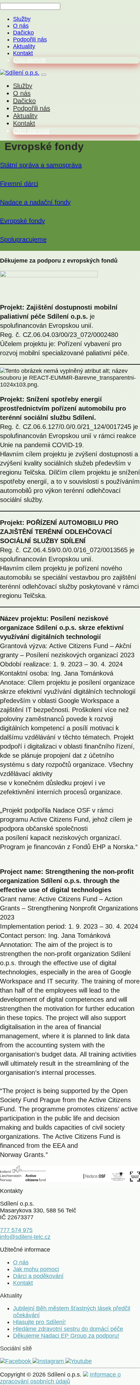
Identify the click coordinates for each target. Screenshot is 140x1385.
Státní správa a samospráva (41, 165)
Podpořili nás (30, 39)
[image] (70, 1174)
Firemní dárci (19, 183)
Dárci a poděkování (38, 1276)
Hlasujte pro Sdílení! (39, 1322)
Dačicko (23, 32)
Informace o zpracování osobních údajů (60, 1378)
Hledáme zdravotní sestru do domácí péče (68, 1329)
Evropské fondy (22, 220)
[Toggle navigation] (43, 75)
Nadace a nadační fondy (35, 202)
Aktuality (24, 46)
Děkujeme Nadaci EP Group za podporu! (66, 1335)
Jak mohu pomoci (36, 1269)
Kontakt (23, 53)
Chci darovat (29, 60)
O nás (21, 26)
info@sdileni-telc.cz (25, 1237)
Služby (22, 19)
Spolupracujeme (23, 239)
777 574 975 (16, 1230)
